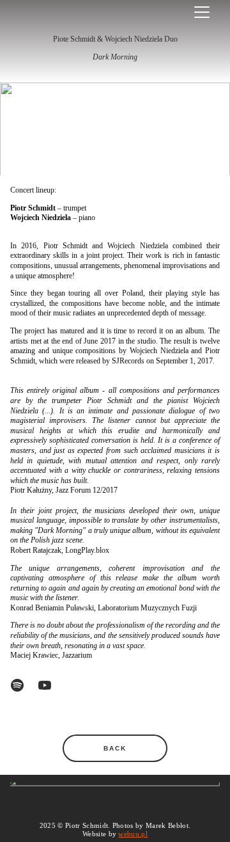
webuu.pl (133, 834)
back (115, 748)
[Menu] (202, 12)
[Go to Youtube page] (44, 685)
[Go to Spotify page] (23, 685)
